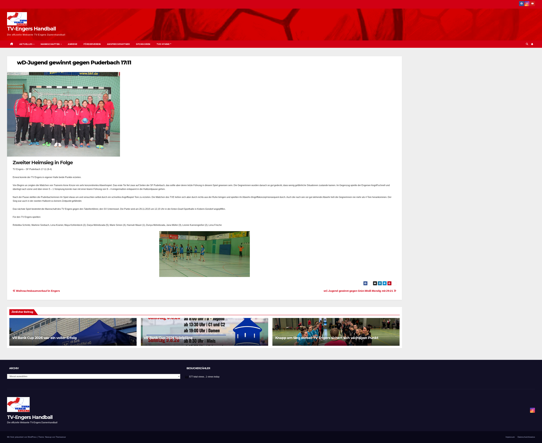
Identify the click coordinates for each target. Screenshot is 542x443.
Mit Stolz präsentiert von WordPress (22, 437)
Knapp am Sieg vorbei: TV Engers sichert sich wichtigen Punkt (326, 338)
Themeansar (61, 437)
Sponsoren (143, 44)
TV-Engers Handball (31, 29)
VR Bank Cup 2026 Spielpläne (168, 338)
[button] (527, 44)
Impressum (510, 437)
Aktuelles (26, 44)
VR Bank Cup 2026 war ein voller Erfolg (44, 338)
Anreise (72, 44)
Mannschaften (50, 44)
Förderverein (92, 44)
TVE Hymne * (164, 44)
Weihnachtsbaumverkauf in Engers (37, 290)
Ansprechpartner (118, 44)
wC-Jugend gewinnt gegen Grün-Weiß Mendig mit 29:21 (359, 290)
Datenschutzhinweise (526, 437)
